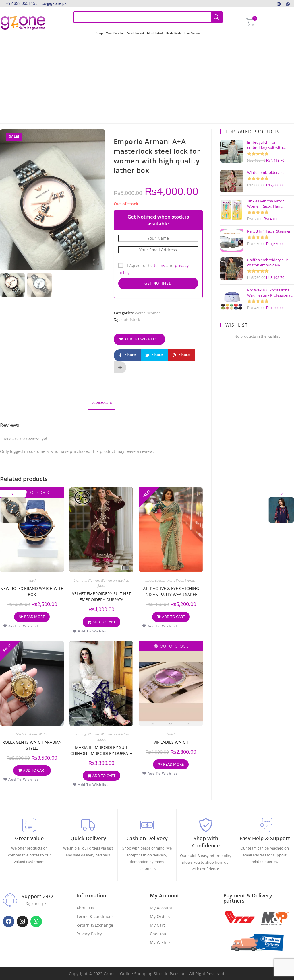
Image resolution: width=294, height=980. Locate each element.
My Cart (157, 925)
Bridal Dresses (155, 580)
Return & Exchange (94, 925)
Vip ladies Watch (171, 742)
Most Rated (155, 33)
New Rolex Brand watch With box (32, 591)
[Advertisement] (147, 80)
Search (216, 17)
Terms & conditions (95, 916)
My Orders (160, 916)
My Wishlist (161, 942)
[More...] (120, 367)
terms (159, 265)
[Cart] (250, 22)
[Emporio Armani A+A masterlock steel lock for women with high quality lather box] (13, 510)
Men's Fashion (26, 734)
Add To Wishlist (141, 339)
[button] (96, 202)
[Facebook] (8, 921)
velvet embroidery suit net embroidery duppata (101, 596)
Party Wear (175, 580)
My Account (161, 908)
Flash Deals (173, 33)
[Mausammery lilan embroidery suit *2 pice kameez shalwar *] (281, 510)
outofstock (130, 319)
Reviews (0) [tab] (101, 403)
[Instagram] (279, 3)
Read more (34, 616)
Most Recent (135, 33)
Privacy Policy (89, 933)
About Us (85, 908)
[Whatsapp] (36, 921)
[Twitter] (288, 3)
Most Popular (115, 33)
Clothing (80, 580)
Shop (99, 33)
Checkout (159, 933)
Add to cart (103, 621)
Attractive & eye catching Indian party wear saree (171, 591)
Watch (140, 312)
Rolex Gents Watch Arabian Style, (32, 745)
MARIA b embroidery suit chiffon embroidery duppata (101, 750)
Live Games (192, 33)
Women (154, 312)
